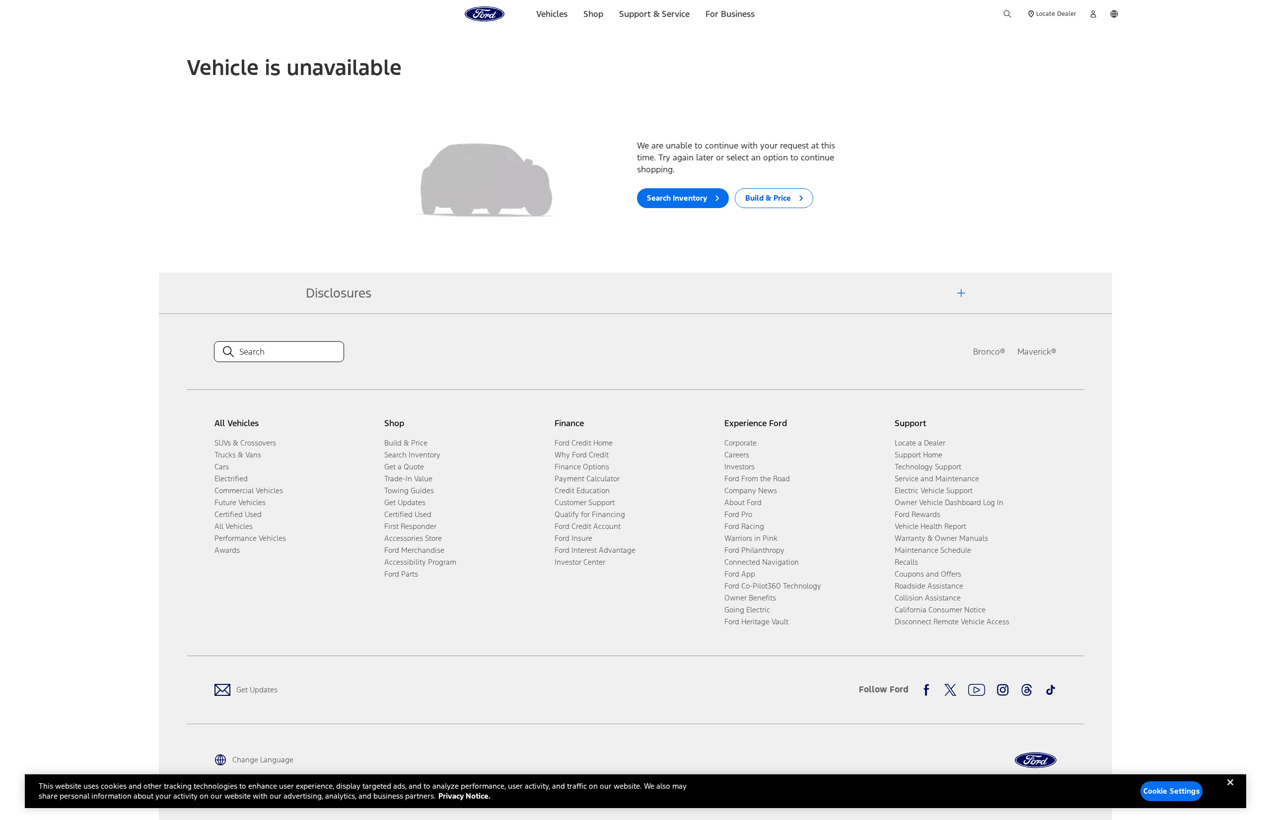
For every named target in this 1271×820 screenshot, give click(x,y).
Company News (750, 490)
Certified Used (238, 514)
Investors (739, 466)
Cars (221, 466)
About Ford (743, 502)
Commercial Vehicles (248, 490)
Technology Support (928, 466)
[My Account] (1093, 14)
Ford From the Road (757, 478)
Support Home (918, 454)
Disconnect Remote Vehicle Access (952, 621)
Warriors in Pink (750, 538)
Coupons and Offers (928, 574)
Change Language (262, 759)
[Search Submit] (1007, 14)
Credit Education (582, 490)
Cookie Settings (1171, 791)
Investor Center (580, 562)
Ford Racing (744, 526)
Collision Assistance (928, 597)
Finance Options (582, 466)
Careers (736, 454)
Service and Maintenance (937, 478)
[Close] (1230, 790)
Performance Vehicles (250, 538)
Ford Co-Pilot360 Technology (772, 586)
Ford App (739, 574)
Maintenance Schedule (933, 550)
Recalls (906, 562)
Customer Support (585, 502)
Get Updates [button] (404, 502)
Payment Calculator (587, 478)
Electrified (231, 478)
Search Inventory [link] (412, 454)
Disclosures (338, 293)
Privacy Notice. (464, 796)
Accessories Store (413, 538)
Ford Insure (573, 538)
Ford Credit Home (584, 442)
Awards (227, 550)
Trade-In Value (408, 478)
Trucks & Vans (237, 454)
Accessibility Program (420, 562)
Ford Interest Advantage (595, 550)
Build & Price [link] (405, 442)
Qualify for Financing (590, 514)
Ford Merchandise (414, 550)
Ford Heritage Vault (756, 621)
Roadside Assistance (929, 586)
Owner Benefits (750, 597)
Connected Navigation (761, 562)
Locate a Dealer (920, 442)
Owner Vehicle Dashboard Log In (949, 502)
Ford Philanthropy (754, 550)
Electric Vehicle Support (934, 490)
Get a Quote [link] (404, 466)
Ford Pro (738, 514)
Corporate (740, 442)
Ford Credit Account (588, 526)
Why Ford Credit (582, 454)
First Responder (410, 526)
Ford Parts (401, 574)
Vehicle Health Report (930, 526)
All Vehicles (233, 526)
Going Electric (747, 609)
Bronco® (989, 351)
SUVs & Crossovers (245, 442)
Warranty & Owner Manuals (941, 538)
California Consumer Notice (940, 609)
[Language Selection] (1114, 14)
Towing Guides (409, 490)
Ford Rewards (917, 514)
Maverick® (1037, 351)
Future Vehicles (240, 502)
